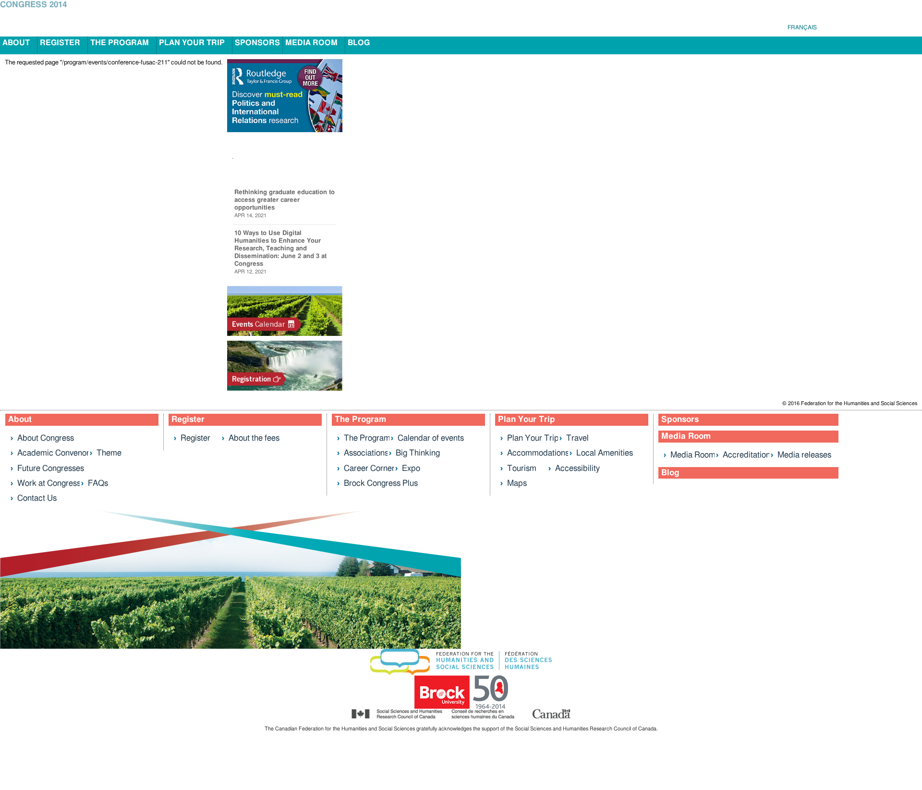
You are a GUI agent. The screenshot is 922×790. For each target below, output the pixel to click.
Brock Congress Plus (381, 483)
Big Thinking (418, 453)
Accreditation (746, 455)
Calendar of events (431, 438)
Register (60, 43)
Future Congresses (50, 468)
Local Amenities (604, 453)
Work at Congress (49, 483)
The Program (119, 43)
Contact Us (37, 498)
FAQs (98, 483)
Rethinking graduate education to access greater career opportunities (284, 200)
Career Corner (369, 468)
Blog (359, 43)
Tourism (521, 468)
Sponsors (257, 43)
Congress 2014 (33, 5)
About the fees (254, 438)
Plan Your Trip (192, 43)
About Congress (45, 438)
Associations (366, 453)
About (16, 43)
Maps (517, 483)
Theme (109, 453)
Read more (319, 171)
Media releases (804, 455)
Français (802, 27)
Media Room (311, 43)
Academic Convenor (53, 453)
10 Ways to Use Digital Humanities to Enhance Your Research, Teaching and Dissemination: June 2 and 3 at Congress (280, 248)
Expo (411, 468)
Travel (577, 438)
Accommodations (538, 453)
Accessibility (577, 468)
